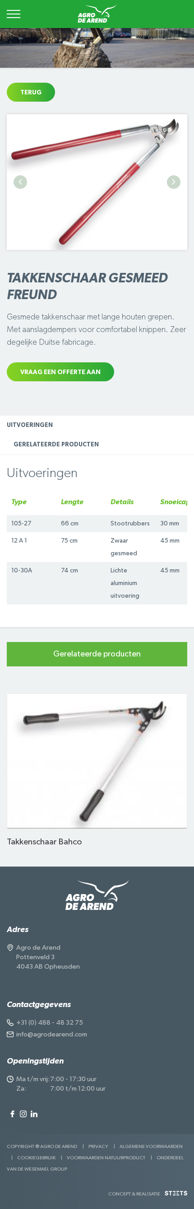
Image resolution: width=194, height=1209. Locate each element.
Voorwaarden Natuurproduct (106, 1157)
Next (173, 182)
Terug (31, 92)
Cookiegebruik (36, 1157)
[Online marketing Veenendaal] (176, 1196)
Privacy (98, 1146)
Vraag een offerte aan (60, 372)
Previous (20, 182)
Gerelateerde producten (56, 445)
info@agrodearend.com (51, 1034)
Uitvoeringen (30, 425)
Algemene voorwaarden (151, 1146)
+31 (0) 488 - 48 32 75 (49, 1022)
